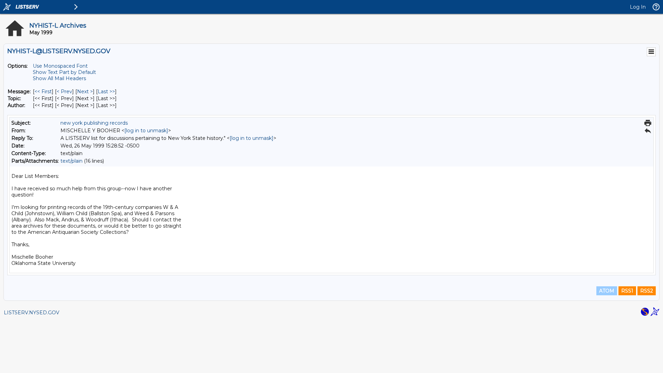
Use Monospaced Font (60, 66)
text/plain (71, 161)
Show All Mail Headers (59, 78)
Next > (85, 91)
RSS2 (646, 291)
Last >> (106, 91)
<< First (43, 91)
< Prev (64, 91)
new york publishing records (94, 123)
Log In (638, 7)
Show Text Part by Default (64, 72)
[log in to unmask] (146, 130)
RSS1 (627, 291)
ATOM (606, 291)
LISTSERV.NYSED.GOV (31, 312)
